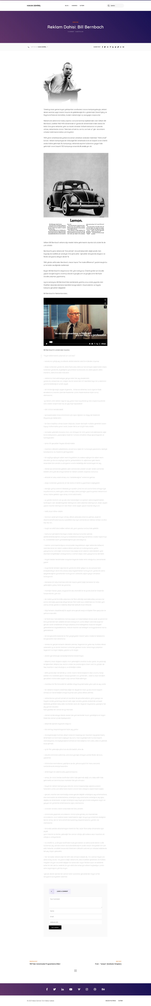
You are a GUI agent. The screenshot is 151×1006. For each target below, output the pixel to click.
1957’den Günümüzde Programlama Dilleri (45, 964)
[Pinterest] (110, 47)
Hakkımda (74, 5)
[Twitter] (104, 47)
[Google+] (107, 47)
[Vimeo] (79, 989)
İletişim (82, 5)
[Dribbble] (95, 989)
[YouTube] (70, 989)
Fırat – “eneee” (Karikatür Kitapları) (108, 964)
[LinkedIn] (112, 47)
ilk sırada (83, 146)
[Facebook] (102, 47)
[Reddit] (115, 47)
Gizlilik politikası (110, 1000)
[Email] (122, 47)
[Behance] (103, 989)
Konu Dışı (75, 22)
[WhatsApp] (120, 47)
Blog (66, 5)
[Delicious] (117, 47)
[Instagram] (87, 989)
